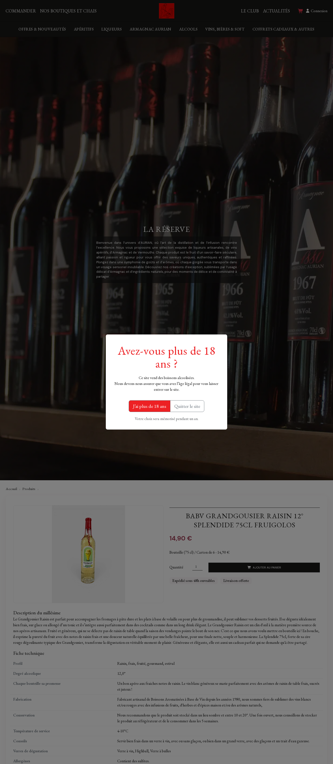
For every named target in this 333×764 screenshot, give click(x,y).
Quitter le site (187, 406)
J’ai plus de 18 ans (149, 406)
